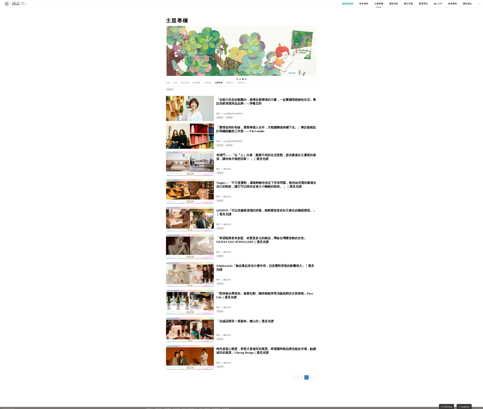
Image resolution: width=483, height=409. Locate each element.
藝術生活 (241, 83)
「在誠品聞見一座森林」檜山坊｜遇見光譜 (245, 321)
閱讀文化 (230, 83)
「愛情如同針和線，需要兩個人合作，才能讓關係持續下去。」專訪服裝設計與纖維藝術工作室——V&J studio (266, 129)
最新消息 (393, 4)
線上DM (438, 4)
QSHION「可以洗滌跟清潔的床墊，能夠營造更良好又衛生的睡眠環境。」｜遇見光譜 (266, 212)
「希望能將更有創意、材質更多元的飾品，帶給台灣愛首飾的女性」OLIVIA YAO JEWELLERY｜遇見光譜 (261, 240)
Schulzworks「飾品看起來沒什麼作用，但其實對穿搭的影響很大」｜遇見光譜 (265, 267)
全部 (168, 83)
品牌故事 (219, 83)
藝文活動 (408, 4)
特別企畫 (185, 83)
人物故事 (207, 83)
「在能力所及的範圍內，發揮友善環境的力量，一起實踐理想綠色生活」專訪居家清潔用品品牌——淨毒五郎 (266, 101)
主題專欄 (378, 4)
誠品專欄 (196, 83)
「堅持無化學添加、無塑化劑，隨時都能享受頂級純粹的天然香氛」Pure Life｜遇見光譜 (264, 295)
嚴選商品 (423, 4)
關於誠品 (467, 4)
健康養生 (220, 117)
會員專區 (452, 4)
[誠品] (16, 3)
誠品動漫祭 (347, 4)
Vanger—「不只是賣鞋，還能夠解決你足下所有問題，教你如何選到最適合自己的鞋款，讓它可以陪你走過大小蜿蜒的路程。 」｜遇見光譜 (266, 184)
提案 (175, 83)
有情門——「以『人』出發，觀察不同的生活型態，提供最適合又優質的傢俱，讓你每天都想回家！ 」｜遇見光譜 (266, 156)
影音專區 (363, 4)
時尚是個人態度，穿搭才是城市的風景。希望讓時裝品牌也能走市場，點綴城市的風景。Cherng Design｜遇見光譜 (266, 350)
